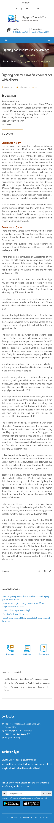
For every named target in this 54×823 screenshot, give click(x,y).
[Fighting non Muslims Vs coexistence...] (34, 571)
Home (5, 61)
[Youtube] (27, 9)
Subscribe (47, 793)
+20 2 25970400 (23, 733)
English (27, 3)
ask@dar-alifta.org (12, 737)
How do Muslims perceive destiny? (16, 610)
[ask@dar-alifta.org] (37, 9)
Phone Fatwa (10, 654)
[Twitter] (21, 9)
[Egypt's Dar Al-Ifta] (27, 18)
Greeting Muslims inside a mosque (16, 614)
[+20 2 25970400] (32, 9)
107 (17, 730)
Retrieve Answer (44, 654)
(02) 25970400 (26, 730)
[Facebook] (16, 9)
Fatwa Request (27, 654)
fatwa (13, 61)
